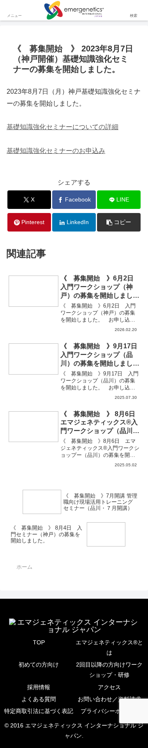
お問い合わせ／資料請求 (109, 699)
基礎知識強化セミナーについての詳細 (62, 126)
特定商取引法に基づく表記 (38, 711)
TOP (39, 642)
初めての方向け (38, 664)
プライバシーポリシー (109, 711)
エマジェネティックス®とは (109, 647)
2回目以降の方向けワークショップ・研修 (109, 669)
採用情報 (38, 687)
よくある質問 (38, 699)
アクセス (109, 687)
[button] (119, 222)
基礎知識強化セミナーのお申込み (56, 150)
